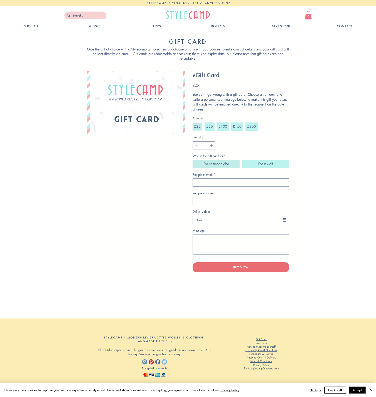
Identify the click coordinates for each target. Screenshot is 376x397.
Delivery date (201, 211)
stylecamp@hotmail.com (265, 368)
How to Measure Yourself (261, 346)
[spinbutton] (204, 145)
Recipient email (204, 175)
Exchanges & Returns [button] (261, 354)
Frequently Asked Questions (261, 350)
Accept (357, 390)
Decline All (335, 390)
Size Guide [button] (261, 343)
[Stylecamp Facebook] (157, 362)
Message (199, 230)
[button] (344, 26)
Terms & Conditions (261, 361)
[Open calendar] (284, 220)
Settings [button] (315, 390)
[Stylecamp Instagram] (144, 362)
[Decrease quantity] (196, 145)
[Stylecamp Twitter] (164, 362)
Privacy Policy (261, 365)
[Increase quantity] (212, 145)
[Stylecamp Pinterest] (151, 362)
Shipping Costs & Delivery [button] (261, 357)
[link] (308, 15)
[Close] (370, 390)
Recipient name (203, 193)
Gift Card (261, 339)
